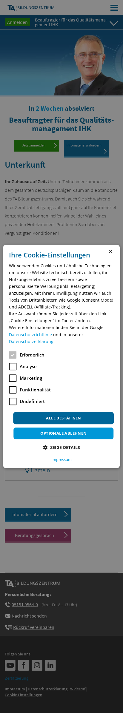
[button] (61, 447)
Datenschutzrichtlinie (30, 334)
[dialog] (61, 356)
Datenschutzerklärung (31, 341)
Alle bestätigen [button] (63, 418)
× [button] (110, 251)
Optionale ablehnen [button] (63, 433)
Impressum (61, 459)
